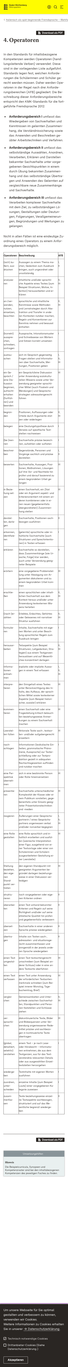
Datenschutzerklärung (43, 1329)
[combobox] (49, 7)
